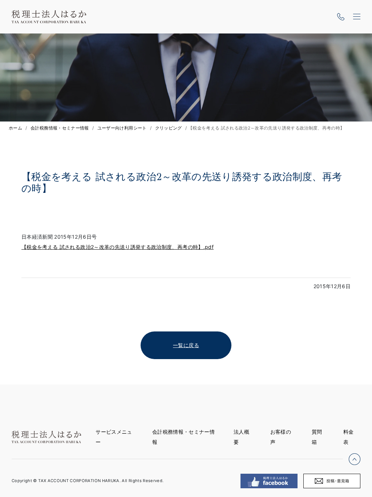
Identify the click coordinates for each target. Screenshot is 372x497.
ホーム (15, 128)
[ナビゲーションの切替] (356, 16)
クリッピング (168, 128)
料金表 (348, 437)
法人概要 (241, 437)
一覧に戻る (186, 345)
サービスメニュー (114, 437)
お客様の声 (280, 437)
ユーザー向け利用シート (122, 128)
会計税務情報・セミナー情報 (60, 128)
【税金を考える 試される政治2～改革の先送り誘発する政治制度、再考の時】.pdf (117, 247)
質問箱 (317, 437)
